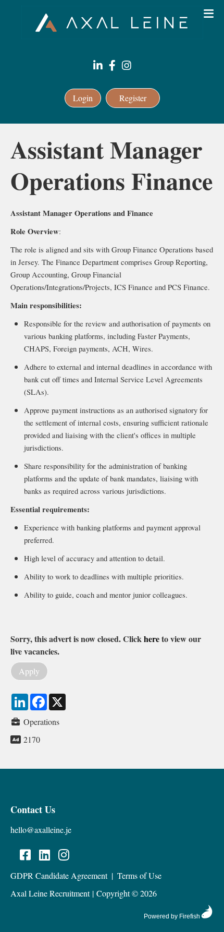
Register (132, 97)
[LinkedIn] (98, 65)
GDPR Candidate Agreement (58, 875)
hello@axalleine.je (40, 829)
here (151, 639)
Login (83, 97)
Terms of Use (139, 875)
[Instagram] (126, 65)
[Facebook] (112, 65)
